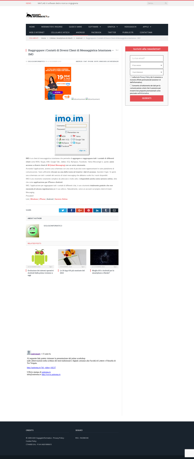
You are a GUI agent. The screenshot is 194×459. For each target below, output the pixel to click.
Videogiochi (130, 26)
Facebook (96, 32)
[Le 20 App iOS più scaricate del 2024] (72, 258)
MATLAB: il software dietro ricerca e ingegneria (58, 3)
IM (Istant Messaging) (56, 165)
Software (93, 26)
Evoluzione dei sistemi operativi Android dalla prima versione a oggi (41, 272)
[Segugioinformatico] (38, 15)
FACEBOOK (84, 438)
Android (80, 32)
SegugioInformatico (36, 61)
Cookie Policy (31, 441)
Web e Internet (36, 32)
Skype (96, 61)
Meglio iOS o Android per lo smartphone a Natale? (103, 271)
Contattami (146, 32)
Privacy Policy (145, 77)
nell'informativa (143, 93)
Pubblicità (127, 32)
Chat (85, 61)
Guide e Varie (75, 26)
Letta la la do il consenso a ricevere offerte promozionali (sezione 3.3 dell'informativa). (146, 79)
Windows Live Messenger (109, 61)
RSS (77, 438)
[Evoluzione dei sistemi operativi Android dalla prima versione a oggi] (40, 258)
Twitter (112, 32)
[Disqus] (72, 314)
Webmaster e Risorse (51, 26)
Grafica (111, 26)
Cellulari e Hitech (60, 32)
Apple (146, 26)
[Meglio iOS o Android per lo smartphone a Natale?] (104, 258)
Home (32, 26)
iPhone (90, 61)
